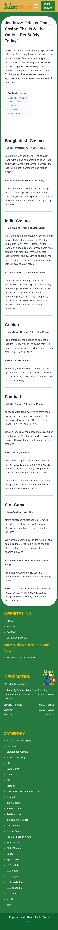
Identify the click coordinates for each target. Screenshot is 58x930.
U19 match (13, 865)
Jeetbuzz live (14, 814)
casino (10, 774)
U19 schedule (14, 888)
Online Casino (14, 831)
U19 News (12, 870)
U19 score (12, 893)
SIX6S (10, 621)
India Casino (13, 802)
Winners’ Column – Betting (21, 657)
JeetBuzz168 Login (17, 819)
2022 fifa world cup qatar (20, 740)
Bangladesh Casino (17, 751)
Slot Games (13, 842)
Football (11, 797)
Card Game (13, 768)
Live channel (14, 825)
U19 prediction (15, 882)
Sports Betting (14, 859)
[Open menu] (35, 6)
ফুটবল (9, 905)
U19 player (13, 876)
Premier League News (19, 837)
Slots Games (14, 848)
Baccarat (12, 746)
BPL (9, 763)
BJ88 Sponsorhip (16, 757)
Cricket (11, 786)
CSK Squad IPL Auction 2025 (23, 791)
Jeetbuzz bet (14, 808)
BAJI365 (11, 632)
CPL (9, 780)
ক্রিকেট (10, 899)
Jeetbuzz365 (12, 156)
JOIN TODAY (48, 5)
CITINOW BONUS (17, 637)
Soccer (10, 854)
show (23, 93)
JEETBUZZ (13, 626)
